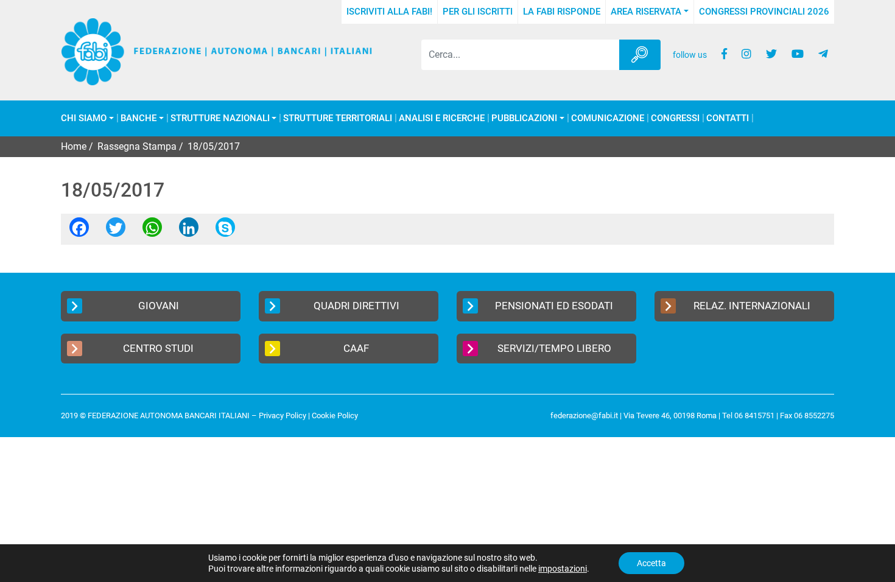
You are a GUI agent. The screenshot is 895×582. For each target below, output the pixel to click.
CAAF (356, 348)
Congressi (675, 118)
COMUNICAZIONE (607, 118)
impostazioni (562, 568)
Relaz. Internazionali (751, 306)
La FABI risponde (561, 11)
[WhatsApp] (152, 231)
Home (73, 146)
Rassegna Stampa (137, 146)
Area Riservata (646, 11)
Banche (138, 118)
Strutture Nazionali (220, 118)
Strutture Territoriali (337, 118)
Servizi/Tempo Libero (554, 348)
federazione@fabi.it (584, 415)
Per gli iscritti (478, 11)
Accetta (651, 563)
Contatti (727, 118)
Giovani (158, 306)
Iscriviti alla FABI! (389, 11)
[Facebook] (79, 231)
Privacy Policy (282, 415)
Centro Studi (158, 348)
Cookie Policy (335, 415)
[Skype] (225, 231)
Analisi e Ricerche (442, 118)
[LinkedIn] (188, 231)
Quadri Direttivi (356, 306)
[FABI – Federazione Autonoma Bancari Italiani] (217, 52)
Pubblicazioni (524, 118)
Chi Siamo (84, 118)
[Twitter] (115, 231)
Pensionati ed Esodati (554, 306)
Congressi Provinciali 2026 (764, 11)
